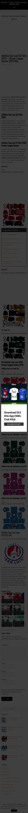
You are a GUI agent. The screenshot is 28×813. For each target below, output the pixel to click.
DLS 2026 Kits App (13, 424)
